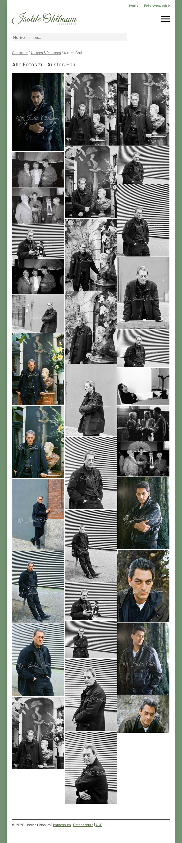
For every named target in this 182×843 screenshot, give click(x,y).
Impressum (62, 824)
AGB (99, 824)
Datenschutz (83, 824)
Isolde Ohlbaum (44, 19)
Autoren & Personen (46, 52)
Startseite (20, 52)
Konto (134, 5)
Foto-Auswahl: (157, 5)
